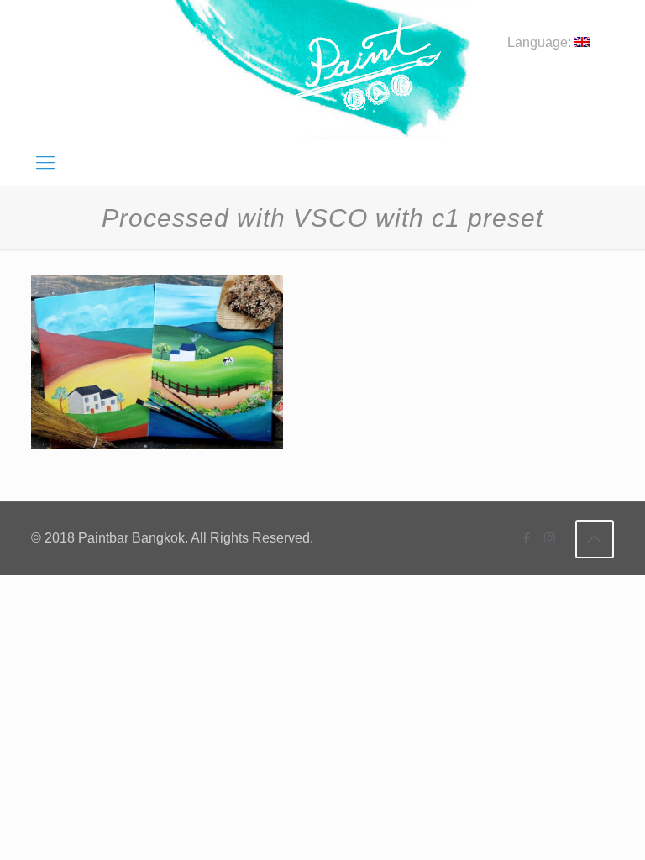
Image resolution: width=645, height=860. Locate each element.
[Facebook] (527, 538)
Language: (540, 43)
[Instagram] (549, 538)
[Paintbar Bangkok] (322, 69)
